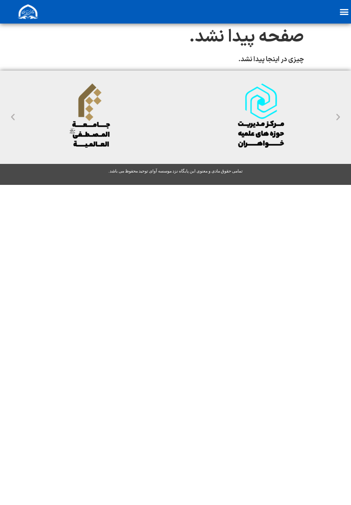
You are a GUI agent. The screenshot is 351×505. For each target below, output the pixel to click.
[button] (344, 11)
